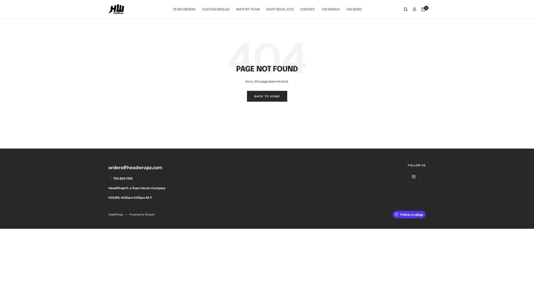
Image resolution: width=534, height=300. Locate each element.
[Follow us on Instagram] (413, 176)
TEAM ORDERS (184, 9)
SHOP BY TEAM (248, 9)
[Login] (414, 9)
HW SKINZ (354, 9)
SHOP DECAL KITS (279, 9)
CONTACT (307, 9)
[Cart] (423, 9)
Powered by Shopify (142, 214)
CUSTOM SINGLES (215, 9)
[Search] (406, 9)
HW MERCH (331, 9)
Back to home (267, 96)
